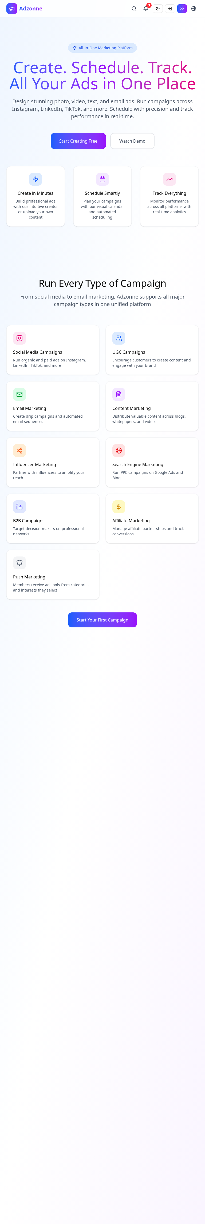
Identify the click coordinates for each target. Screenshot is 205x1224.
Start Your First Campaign (102, 620)
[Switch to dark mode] (158, 8)
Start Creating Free (78, 141)
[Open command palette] (134, 8)
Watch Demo (132, 141)
